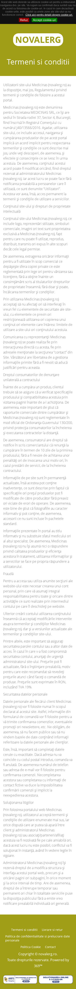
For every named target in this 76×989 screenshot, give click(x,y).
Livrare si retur (52, 930)
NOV (38, 39)
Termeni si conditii (24, 930)
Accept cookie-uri (44, 20)
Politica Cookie (30, 947)
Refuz (24, 20)
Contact (50, 947)
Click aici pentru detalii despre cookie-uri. (49, 14)
